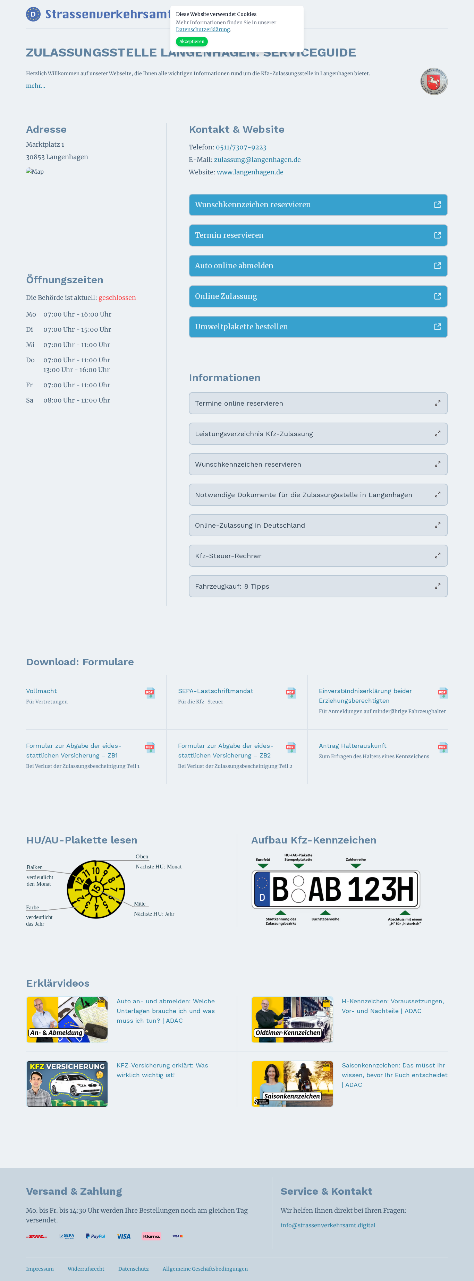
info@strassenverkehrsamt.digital (328, 1225)
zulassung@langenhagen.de (257, 160)
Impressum (40, 1269)
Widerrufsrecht (86, 1269)
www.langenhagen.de (250, 172)
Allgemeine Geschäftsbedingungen (205, 1269)
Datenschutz (133, 1269)
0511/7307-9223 (241, 147)
